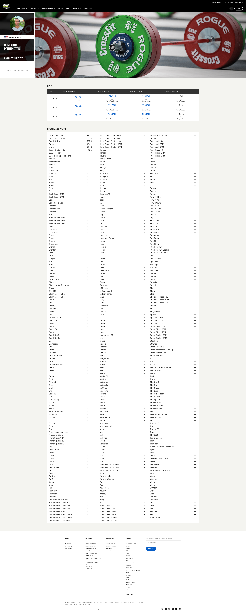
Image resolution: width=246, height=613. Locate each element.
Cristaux (128, 575)
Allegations (68, 548)
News (68, 8)
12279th (112, 105)
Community (33, 8)
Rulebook (68, 543)
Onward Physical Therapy (133, 570)
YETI (127, 551)
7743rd (112, 96)
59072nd (79, 115)
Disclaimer (104, 609)
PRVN (127, 572)
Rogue (128, 546)
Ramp (127, 577)
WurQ (127, 580)
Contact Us (89, 568)
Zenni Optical (129, 558)
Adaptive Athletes (91, 543)
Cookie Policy (95, 609)
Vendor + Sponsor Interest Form (93, 559)
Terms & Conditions (71, 609)
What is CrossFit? (111, 543)
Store (88, 8)
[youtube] (173, 609)
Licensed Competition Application (92, 563)
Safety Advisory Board (92, 553)
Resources (76, 8)
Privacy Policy (84, 609)
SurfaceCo (129, 567)
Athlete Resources (91, 546)
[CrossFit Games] (6, 6)
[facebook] (162, 609)
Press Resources (90, 551)
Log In (238, 8)
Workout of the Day (111, 546)
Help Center (89, 566)
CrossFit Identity (13, 58)
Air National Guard (131, 543)
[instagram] (169, 609)
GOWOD (128, 565)
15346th (112, 114)
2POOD (128, 553)
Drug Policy (68, 546)
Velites (128, 548)
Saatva (128, 555)
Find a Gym (109, 548)
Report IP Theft (123, 609)
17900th (146, 105)
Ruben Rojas (129, 594)
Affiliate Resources (91, 548)
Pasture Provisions (131, 563)
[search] (231, 8)
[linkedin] (176, 609)
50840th (79, 106)
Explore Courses (110, 551)
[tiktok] (180, 609)
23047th (146, 114)
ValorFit (128, 587)
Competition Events (47, 8)
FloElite (128, 592)
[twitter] (166, 609)
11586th (146, 96)
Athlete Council (90, 555)
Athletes (60, 8)
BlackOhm (129, 584)
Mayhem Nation (130, 582)
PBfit (127, 560)
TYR (127, 589)
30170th (79, 97)
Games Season (21, 8)
